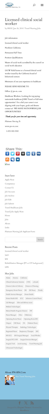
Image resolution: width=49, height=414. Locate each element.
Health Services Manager (14, 294)
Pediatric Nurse (33, 323)
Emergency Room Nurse (14, 290)
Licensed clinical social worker (16, 251)
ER (26, 290)
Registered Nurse (11, 331)
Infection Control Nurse (34, 298)
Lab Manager (10, 302)
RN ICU (9, 335)
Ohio (20, 315)
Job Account (10, 192)
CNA (28, 282)
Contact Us (9, 188)
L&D (7, 255)
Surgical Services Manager (28, 339)
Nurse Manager (11, 315)
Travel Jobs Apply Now (14, 211)
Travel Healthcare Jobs (14, 207)
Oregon (8, 323)
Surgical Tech (10, 344)
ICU (21, 298)
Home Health (29, 294)
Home (7, 215)
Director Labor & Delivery (14, 286)
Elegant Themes (24, 407)
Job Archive (9, 196)
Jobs (6, 219)
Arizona (15, 278)
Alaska (8, 278)
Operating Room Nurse (13, 319)
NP (31, 311)
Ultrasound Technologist (14, 348)
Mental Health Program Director (16, 311)
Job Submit (9, 203)
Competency (10, 183)
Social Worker (35, 335)
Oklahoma (28, 315)
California (24, 278)
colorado (35, 282)
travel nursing (22, 344)
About (7, 223)
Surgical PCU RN (12, 339)
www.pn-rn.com (11, 126)
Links (7, 227)
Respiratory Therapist (26, 331)
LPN (7, 267)
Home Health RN (12, 298)
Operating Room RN (31, 319)
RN (6, 259)
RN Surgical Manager (21, 335)
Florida (40, 290)
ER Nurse (32, 290)
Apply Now (9, 179)
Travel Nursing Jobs (33, 28)
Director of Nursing (31, 286)
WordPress (24, 410)
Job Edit (8, 199)
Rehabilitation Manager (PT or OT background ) (24, 263)
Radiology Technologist (28, 327)
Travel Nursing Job (35, 344)
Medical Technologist (13, 307)
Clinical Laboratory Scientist (15, 282)
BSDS (9, 28)
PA (24, 323)
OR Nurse (17, 323)
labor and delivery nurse (24, 302)
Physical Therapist (12, 327)
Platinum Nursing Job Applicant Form (20, 231)
